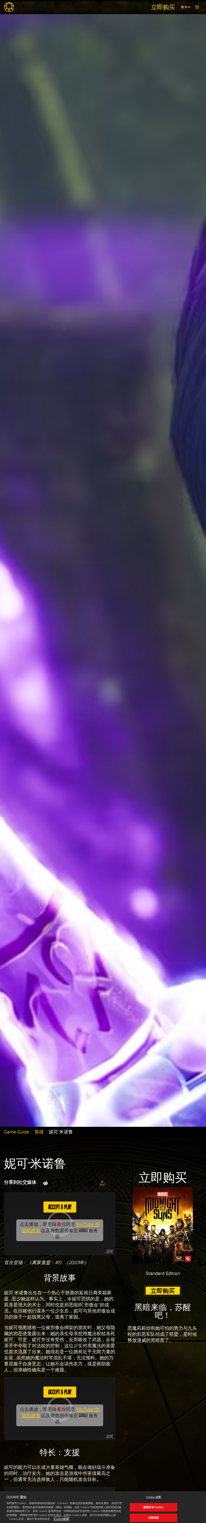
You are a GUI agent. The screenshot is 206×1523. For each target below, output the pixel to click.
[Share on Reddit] (45, 1183)
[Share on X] (58, 1183)
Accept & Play (59, 1206)
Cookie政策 (61, 1518)
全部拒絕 (153, 1517)
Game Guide (16, 1132)
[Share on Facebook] (68, 1183)
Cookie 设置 (153, 1497)
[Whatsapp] (79, 1183)
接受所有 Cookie (153, 1507)
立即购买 (163, 7)
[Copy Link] (102, 1183)
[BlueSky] (91, 1183)
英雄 (39, 1132)
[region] (103, 1507)
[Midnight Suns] (9, 7)
